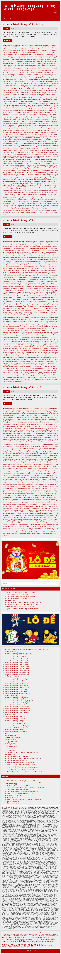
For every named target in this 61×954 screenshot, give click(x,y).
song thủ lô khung (38, 165)
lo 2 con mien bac (30, 444)
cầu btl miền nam (25, 270)
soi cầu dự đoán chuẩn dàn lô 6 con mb (16, 660)
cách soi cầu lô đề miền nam (38, 257)
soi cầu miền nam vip (23, 336)
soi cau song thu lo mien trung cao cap (46, 143)
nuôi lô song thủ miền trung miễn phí (19, 118)
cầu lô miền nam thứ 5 (9, 272)
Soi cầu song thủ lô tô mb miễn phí (12, 493)
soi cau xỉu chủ (28, 941)
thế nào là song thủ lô (18, 201)
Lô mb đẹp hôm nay (50, 455)
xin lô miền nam (21, 379)
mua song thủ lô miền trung (10, 114)
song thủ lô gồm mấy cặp (18, 163)
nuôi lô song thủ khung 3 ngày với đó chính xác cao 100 (18, 483)
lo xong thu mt (10, 112)
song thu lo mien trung (25, 172)
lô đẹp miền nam (29, 297)
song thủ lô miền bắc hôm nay (18, 512)
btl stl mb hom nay (20, 415)
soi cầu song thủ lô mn (46, 337)
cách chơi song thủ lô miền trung (28, 50)
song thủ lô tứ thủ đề (19, 366)
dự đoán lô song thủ (37, 283)
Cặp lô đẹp (4, 934)
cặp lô (4, 421)
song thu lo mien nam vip (20, 361)
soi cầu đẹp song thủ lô (11, 129)
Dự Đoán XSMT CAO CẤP (38, 94)
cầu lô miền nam (52, 270)
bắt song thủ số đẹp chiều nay (33, 248)
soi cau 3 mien (29, 937)
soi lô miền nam (18, 341)
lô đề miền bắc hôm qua (38, 448)
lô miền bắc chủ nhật (37, 457)
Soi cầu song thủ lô (8, 138)
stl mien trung (51, 198)
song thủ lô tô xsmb (32, 519)
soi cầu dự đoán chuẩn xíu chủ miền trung (17, 697)
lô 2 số (37, 444)
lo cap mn (11, 294)
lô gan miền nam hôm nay (35, 301)
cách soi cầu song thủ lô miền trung (38, 52)
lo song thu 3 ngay (43, 312)
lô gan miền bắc (43, 450)
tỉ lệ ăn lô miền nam (19, 377)
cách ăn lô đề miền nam (48, 250)
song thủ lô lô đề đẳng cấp (42, 170)
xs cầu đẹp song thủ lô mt (28, 210)
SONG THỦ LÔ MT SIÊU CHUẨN (18, 189)
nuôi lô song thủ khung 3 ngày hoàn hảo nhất (15, 481)
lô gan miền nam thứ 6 (39, 303)
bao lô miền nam (7, 248)
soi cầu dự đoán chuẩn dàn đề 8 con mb (17, 685)
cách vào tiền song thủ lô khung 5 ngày (36, 419)
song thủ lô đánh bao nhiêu (14, 501)
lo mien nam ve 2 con (47, 310)
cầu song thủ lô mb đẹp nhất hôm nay (13, 426)
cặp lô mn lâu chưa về (41, 266)
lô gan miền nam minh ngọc (10, 303)
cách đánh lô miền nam (46, 254)
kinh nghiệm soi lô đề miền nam (29, 290)
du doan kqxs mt (48, 83)
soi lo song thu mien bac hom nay (12, 495)
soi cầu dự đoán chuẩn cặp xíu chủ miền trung (18, 710)
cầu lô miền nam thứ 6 (22, 272)
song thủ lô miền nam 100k (45, 357)
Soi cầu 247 (32, 123)
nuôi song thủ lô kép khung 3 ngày (35, 484)
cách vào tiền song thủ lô (13, 58)
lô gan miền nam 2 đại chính (42, 297)
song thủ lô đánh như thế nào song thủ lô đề (24, 161)
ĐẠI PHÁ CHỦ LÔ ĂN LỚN (21, 79)
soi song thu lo (13, 343)
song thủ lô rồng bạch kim (41, 190)
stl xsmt (23, 199)
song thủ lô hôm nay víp (44, 163)
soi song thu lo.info (36, 495)
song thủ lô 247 (44, 154)
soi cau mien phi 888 (13, 941)
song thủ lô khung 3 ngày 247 (48, 167)
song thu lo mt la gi (46, 187)
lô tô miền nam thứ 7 (24, 317)
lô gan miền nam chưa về (47, 299)
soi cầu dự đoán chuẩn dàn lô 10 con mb (17, 664)
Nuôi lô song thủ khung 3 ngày (35, 116)
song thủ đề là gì (28, 154)
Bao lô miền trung (48, 933)
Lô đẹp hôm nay (47, 107)
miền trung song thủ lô (36, 112)
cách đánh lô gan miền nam (32, 254)
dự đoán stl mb (21, 437)
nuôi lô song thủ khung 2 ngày (18, 477)
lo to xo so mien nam (24, 319)
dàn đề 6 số (42, 934)
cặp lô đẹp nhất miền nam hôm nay (26, 265)
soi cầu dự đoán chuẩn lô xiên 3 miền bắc (17, 672)
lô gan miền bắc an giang (12, 452)
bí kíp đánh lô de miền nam (49, 248)
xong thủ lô (6, 210)
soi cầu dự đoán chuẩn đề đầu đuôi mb (16, 691)
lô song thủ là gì (30, 314)
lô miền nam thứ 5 (35, 310)
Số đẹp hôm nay (16, 946)
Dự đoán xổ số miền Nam (33, 285)
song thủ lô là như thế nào (27, 170)
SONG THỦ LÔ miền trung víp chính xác (36, 183)
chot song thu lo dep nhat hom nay (34, 74)
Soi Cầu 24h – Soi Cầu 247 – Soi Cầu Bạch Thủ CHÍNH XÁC (22, 604)
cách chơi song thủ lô (12, 50)
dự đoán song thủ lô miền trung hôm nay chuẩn (24, 87)
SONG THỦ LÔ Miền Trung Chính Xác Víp (38, 176)
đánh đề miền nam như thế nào (34, 279)
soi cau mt (5, 136)
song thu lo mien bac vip (9, 513)
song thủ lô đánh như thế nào (43, 348)
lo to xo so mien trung (40, 110)
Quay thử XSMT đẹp (8, 119)
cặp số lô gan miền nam (47, 268)
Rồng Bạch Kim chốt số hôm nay (23, 119)
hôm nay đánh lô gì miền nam (30, 286)
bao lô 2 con (41, 245)
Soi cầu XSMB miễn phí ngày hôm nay (22, 945)
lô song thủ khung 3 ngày (47, 109)
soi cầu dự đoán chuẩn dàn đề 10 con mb (17, 687)
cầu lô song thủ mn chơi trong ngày (31, 274)
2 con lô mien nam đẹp (51, 241)
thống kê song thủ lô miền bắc (11, 528)
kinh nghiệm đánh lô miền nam (11, 290)
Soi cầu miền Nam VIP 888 (37, 336)
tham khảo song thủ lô (15, 372)
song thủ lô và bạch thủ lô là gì (41, 192)
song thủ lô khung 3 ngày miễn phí (31, 169)
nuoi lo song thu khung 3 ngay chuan (45, 479)
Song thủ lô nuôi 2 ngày (25, 363)
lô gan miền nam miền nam (50, 301)
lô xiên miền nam (48, 319)
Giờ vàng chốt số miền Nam (48, 285)
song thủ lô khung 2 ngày (25, 354)
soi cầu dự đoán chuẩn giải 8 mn (14, 720)
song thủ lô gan (26, 352)
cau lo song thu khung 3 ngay (11, 424)
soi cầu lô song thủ (33, 332)
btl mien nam (37, 250)
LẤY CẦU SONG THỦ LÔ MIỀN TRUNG (36, 103)
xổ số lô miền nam (32, 379)
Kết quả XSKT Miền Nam (21, 288)
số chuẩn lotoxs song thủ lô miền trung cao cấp (32, 121)
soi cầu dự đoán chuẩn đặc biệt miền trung (17, 708)
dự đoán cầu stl (25, 81)
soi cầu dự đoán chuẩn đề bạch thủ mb (16, 689)
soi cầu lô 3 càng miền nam (18, 330)
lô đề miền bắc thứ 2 (13, 450)
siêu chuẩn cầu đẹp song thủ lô (41, 119)
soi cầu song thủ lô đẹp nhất (10, 141)
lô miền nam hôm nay (22, 308)
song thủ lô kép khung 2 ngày (13, 504)
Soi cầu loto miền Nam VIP (46, 334)
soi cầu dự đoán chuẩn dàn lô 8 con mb (16, 662)
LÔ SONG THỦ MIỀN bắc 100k (26, 464)
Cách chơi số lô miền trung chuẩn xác (25, 49)
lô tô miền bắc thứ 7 (36, 466)
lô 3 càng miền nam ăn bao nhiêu (42, 292)
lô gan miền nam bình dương (17, 299)
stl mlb (54, 523)
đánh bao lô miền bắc (11, 430)
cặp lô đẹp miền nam (48, 263)
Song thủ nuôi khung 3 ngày (37, 521)
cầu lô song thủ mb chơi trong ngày (29, 424)
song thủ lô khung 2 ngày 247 (40, 354)
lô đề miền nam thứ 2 (8, 297)
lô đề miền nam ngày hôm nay (35, 295)
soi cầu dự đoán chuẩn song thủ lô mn (20, 220)
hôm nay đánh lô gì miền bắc (11, 439)
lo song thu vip (14, 110)
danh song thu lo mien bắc (30, 433)
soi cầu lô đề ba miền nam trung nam (36, 330)
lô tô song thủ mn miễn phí (10, 319)
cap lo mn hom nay (29, 266)
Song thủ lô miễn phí (13, 172)
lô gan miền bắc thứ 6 (31, 453)
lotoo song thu (34, 323)
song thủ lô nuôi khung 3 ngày (19, 365)
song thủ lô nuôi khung (38, 363)
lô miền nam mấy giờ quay (22, 310)
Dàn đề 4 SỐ (37, 934)
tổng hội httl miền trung (39, 205)
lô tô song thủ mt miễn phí (26, 110)
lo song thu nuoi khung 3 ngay (31, 316)
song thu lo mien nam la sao (43, 359)
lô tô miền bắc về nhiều (19, 468)
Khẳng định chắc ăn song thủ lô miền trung (30, 101)
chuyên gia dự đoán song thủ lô (13, 78)
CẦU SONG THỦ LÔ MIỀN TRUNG (43, 65)
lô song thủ (21, 109)
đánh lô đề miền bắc (34, 432)
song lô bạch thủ (18, 154)
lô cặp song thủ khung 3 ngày (19, 107)
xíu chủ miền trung (26, 946)
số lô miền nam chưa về (39, 326)
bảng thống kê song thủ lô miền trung (35, 45)
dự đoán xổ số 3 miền (20, 935)
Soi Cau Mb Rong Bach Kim (13, 766)
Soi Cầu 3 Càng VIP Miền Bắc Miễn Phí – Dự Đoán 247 (20, 596)
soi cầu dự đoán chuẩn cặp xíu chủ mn (16, 731)
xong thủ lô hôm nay (15, 210)
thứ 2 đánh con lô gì (25, 528)
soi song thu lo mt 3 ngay (51, 152)
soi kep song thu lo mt (22, 152)
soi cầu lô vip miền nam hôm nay (29, 334)
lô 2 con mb (21, 444)
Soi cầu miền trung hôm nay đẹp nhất (19, 134)
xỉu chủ (32, 946)
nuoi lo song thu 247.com (19, 475)
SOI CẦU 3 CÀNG (10, 600)
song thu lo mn (44, 361)
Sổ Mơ (6, 733)
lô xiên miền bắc (14, 470)
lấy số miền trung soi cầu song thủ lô (32, 105)
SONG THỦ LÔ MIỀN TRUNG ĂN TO (31, 174)
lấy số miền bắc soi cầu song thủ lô (47, 442)
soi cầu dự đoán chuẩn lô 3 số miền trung (17, 705)
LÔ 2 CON (22, 292)
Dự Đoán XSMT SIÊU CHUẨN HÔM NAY (21, 96)
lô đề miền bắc (9, 448)
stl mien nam (40, 368)
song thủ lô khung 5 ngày (49, 169)
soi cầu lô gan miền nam (21, 332)
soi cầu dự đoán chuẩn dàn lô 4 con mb (16, 659)
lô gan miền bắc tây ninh (17, 453)
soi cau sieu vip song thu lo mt (28, 136)
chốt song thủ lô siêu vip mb (33, 428)
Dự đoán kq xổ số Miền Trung (35, 83)
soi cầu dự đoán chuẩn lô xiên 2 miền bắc (17, 670)
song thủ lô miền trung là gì (19, 179)
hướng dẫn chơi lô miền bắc (27, 439)
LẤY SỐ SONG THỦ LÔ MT (50, 105)
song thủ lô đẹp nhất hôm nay (13, 352)
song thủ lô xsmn (42, 366)
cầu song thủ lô (29, 65)
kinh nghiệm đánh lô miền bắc (11, 442)
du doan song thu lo (15, 85)
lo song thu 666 (13, 463)
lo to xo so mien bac (47, 468)
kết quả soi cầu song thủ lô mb (17, 441)
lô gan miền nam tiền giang (18, 305)
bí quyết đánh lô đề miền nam (25, 250)
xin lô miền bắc (31, 530)
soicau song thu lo (8, 154)
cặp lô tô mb (23, 422)
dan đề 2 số (9, 934)
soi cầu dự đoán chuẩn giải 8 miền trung (17, 706)
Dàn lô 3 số (31, 934)
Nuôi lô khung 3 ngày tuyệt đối (22, 473)
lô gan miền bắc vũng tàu (23, 455)
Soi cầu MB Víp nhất (10, 651)
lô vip (31, 319)
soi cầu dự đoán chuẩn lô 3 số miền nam (17, 724)
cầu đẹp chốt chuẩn (30, 61)
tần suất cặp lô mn (33, 370)
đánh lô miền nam (25, 281)
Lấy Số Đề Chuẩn (10, 743)
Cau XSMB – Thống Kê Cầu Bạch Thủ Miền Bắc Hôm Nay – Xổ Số (23, 772)
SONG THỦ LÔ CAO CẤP (17, 348)
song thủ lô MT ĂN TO (20, 187)
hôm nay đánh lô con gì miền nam (12, 286)
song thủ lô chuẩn (44, 159)
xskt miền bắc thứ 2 (24, 533)
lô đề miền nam (51, 294)
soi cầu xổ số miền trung (30, 150)
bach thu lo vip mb (6, 933)
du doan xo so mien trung (12, 92)
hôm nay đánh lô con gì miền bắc (49, 437)
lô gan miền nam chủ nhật (32, 299)
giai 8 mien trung (50, 935)
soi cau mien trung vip (36, 134)
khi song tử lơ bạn (10, 103)
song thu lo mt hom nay (33, 187)
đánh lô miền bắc (7, 433)
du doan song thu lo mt (40, 88)
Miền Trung (26, 112)
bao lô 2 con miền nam (11, 246)
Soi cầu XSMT (41, 150)
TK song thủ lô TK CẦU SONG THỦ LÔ (36, 377)
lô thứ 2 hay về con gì (13, 466)
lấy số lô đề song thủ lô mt (14, 105)
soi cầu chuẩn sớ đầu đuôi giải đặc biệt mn (17, 728)
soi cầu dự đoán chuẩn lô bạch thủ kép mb (17, 666)
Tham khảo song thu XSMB (38, 524)
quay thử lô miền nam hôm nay (14, 326)
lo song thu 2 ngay (22, 312)
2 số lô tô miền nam (32, 243)
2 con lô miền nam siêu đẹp (10, 243)
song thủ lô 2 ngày (21, 346)
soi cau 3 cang (19, 937)
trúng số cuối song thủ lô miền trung (23, 207)
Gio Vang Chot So (10, 750)
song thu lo (36, 154)
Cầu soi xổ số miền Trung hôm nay (35, 63)
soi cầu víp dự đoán (44, 148)
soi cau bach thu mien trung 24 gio (25, 125)
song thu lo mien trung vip (16, 183)
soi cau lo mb (30, 939)
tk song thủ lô (28, 205)
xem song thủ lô (21, 530)
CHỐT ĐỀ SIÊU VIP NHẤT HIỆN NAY (24, 72)
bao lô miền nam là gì (18, 248)
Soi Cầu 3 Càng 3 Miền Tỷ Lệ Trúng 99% (16, 594)
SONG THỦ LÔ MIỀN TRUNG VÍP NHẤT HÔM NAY (31, 185)
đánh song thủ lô (33, 79)
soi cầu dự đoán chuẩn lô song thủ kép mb (17, 668)
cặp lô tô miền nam (27, 268)
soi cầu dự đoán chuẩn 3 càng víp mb (16, 680)
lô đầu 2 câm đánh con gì (39, 294)
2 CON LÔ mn (22, 243)
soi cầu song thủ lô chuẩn (12, 492)
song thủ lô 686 (19, 156)
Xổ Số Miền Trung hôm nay (50, 209)
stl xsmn (25, 370)
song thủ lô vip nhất (31, 194)
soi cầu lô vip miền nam (12, 334)
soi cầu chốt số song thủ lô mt (24, 127)
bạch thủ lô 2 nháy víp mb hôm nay (15, 678)
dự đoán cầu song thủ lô (15, 283)
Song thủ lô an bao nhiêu (31, 156)
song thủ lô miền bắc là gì (34, 512)
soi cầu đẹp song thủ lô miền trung (28, 129)
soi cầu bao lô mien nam (39, 328)
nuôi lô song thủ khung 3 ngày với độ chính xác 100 (42, 481)
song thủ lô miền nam (31, 357)
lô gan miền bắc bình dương (27, 452)
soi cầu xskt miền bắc (28, 493)
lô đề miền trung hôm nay (35, 107)
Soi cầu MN (48, 336)
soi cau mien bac (39, 939)
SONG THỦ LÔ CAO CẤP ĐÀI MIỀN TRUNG (28, 158)
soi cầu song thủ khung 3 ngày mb (22, 490)
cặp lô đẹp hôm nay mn (35, 263)
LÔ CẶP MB (20, 446)
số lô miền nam (28, 326)
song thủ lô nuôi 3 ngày (19, 515)
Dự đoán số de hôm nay (8, 935)
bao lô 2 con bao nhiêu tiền (42, 410)
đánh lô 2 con (48, 279)
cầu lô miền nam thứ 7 (35, 272)
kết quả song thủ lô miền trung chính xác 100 (18, 99)
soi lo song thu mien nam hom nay (42, 341)
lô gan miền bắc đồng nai (43, 452)
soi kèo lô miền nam (8, 341)
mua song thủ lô (19, 325)
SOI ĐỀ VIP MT (11, 152)
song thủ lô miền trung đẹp (39, 178)
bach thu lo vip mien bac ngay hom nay (21, 933)
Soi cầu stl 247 (26, 148)
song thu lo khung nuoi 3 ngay (11, 170)
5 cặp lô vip (41, 243)
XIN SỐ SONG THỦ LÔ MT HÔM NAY (22, 209)
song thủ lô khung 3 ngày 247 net (12, 169)
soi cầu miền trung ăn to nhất (35, 132)
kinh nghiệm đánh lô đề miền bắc (47, 441)
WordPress (30, 951)
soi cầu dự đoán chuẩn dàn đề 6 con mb (17, 683)
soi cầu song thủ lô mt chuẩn (32, 145)
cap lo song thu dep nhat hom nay (31, 421)
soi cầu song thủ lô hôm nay (26, 141)
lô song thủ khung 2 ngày (32, 109)
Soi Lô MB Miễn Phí (10, 749)
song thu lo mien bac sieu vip (50, 512)
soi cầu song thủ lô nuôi (47, 147)
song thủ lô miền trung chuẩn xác (22, 178)
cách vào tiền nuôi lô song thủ (43, 261)
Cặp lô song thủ (52, 266)
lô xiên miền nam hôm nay (23, 321)
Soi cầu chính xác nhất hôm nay (8, 943)
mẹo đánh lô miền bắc (40, 472)
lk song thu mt (6, 107)
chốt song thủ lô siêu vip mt (13, 76)
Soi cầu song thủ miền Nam (41, 339)
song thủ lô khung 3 (18, 167)
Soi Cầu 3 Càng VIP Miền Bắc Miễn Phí (16, 598)
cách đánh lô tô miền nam (28, 256)
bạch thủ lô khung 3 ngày (13, 245)
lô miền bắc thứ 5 (31, 461)
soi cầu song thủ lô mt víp (33, 147)
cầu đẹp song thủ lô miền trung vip (16, 63)
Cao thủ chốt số (15, 59)
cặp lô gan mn (40, 265)
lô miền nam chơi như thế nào (46, 306)
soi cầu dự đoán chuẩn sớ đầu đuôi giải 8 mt (18, 703)
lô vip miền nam (38, 319)
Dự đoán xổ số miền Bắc (32, 437)
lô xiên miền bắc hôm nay (27, 470)
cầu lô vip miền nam (47, 274)
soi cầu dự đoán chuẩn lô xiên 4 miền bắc (17, 674)
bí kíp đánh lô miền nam (9, 250)
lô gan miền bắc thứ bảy (44, 453)
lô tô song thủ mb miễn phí (33, 468)
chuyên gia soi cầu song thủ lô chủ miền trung (35, 78)
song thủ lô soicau (16, 192)
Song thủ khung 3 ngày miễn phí (31, 345)
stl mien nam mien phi (51, 368)
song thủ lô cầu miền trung (48, 158)
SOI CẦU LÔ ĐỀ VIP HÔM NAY (15, 130)
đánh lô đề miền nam (13, 281)
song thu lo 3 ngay (14, 499)
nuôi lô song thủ (23, 114)
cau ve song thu (23, 275)
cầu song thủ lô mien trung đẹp (32, 67)
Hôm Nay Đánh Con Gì (11, 739)
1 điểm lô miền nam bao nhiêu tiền (34, 241)
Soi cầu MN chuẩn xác (14, 241)
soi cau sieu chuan (14, 136)
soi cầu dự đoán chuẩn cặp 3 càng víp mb (17, 655)
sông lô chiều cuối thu (48, 343)
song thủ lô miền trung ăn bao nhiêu (42, 172)
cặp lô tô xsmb (32, 422)
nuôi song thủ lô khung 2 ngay (38, 118)
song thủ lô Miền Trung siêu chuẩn (36, 179)
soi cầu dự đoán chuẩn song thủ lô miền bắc (22, 387)
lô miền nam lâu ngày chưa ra (37, 308)
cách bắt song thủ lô (28, 47)
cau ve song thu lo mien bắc (41, 426)
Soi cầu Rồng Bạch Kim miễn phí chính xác (23, 943)
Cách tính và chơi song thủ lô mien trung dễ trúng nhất (24, 56)
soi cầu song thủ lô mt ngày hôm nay (15, 147)
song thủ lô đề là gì (42, 161)
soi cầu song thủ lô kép (41, 141)
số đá (47, 121)
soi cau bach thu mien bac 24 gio (10, 939)
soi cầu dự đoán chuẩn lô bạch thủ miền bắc (18, 653)
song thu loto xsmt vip (23, 198)
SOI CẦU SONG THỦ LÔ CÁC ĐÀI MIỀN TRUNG (27, 138)
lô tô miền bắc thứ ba (49, 466)
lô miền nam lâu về (51, 308)
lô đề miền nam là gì (21, 295)
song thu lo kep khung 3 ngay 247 (22, 165)
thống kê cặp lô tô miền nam (28, 374)
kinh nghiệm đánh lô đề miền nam (48, 288)
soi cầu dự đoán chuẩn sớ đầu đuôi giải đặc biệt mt (20, 701)
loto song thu (18, 112)
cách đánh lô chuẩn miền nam (31, 252)
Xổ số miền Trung (37, 209)
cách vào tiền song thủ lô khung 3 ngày (31, 58)
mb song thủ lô (29, 472)
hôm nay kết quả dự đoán (40, 96)
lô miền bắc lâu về (47, 459)
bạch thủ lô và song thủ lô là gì (28, 245)
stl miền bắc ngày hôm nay (43, 523)
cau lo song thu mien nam (13, 274)
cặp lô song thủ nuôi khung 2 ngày (12, 268)
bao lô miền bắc (34, 412)
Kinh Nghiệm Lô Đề (10, 735)
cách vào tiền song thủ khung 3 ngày (32, 417)
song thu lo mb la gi (46, 510)
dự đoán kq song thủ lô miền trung (16, 83)
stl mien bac (32, 523)
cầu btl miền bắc (52, 422)
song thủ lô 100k (11, 346)
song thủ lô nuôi (45, 189)
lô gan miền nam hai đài (20, 301)
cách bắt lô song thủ (17, 47)
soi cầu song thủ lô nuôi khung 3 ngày (22, 339)
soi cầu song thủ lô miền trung (26, 143)
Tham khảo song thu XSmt (45, 199)
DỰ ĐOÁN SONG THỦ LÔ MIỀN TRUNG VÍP (21, 88)
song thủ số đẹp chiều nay (22, 368)
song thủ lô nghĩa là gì (34, 189)
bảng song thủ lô (21, 410)
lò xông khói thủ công (38, 321)
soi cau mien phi (51, 939)
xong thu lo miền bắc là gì (24, 532)
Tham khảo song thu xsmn (29, 372)
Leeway (38, 951)
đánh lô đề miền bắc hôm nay (48, 432)
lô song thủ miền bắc (12, 464)
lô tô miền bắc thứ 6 (25, 466)
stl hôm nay (43, 198)
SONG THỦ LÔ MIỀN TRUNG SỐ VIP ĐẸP (27, 181)
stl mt (19, 199)
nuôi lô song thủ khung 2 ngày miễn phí (39, 477)
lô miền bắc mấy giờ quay (19, 461)
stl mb (26, 523)
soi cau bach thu (10, 125)
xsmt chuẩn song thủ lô (17, 212)
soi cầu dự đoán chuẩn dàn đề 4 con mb (17, 682)
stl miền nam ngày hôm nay (10, 370)
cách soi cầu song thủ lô (12, 259)
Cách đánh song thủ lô (44, 50)
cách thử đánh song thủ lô (50, 259)
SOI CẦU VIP (34, 148)
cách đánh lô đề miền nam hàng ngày (13, 254)
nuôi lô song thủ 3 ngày (19, 116)
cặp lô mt (33, 59)
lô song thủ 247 (32, 312)
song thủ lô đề (25, 350)
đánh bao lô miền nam (19, 279)
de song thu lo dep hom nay (46, 79)
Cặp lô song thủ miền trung (43, 59)
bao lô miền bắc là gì (45, 412)
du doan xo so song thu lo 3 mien (29, 92)
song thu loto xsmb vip (22, 521)
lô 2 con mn (29, 292)
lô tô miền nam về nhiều (51, 317)
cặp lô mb (9, 421)
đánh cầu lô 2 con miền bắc (25, 430)
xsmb (21, 946)
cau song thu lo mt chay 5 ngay (13, 68)
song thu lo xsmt (34, 196)
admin (13, 28)
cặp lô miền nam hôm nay (16, 266)
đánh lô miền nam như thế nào (38, 281)
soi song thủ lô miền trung (36, 152)
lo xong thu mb (45, 470)
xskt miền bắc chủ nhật (38, 532)
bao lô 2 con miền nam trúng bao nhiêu (30, 246)
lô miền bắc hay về (8, 459)
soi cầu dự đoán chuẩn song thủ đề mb (16, 657)
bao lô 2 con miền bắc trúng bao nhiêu (19, 412)
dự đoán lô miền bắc (26, 435)
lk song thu (7, 292)
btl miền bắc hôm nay (8, 415)
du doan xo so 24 (40, 90)
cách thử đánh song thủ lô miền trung (19, 54)
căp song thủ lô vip (14, 270)
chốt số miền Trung (40, 72)
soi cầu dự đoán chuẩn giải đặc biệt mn (16, 722)
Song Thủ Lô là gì (42, 508)
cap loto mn (37, 268)
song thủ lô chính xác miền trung (29, 159)
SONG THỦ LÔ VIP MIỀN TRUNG (16, 194)
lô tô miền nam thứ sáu (37, 317)
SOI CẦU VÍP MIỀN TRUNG (15, 150)
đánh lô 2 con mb (23, 432)
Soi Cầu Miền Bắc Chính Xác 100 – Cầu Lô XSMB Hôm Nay (22, 608)
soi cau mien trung (21, 132)
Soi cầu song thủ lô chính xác (49, 138)
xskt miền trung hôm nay (43, 210)
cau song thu (20, 65)
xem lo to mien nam (11, 379)
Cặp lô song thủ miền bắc (49, 421)
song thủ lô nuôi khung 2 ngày (48, 515)
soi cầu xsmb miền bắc (41, 493)
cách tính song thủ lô (15, 417)
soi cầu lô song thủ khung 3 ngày (44, 130)
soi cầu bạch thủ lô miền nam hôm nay (21, 328)
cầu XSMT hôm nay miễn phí (31, 68)
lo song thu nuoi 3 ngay (15, 316)
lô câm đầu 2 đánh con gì (10, 446)
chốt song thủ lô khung (21, 277)
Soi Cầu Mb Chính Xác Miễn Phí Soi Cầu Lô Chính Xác (20, 593)
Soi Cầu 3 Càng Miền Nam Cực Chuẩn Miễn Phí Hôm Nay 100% (23, 602)
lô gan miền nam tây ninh (26, 303)
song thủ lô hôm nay (31, 163)
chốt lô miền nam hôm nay (46, 275)
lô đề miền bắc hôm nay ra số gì (22, 448)
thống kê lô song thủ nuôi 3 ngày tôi (12, 375)
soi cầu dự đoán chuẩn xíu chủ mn (15, 718)
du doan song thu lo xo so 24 (18, 90)
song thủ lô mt (9, 187)
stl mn (20, 370)
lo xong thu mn (13, 323)
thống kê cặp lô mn (14, 374)
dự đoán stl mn (21, 285)
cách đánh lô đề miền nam (48, 252)
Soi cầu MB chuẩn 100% (15, 408)
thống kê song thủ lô (49, 526)
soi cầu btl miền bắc (48, 486)
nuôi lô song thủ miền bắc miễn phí (15, 484)
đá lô (43, 428)
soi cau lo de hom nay (22, 939)
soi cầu (44, 941)
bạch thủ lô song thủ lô (47, 408)
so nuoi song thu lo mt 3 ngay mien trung (16, 123)
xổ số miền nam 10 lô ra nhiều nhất (47, 379)
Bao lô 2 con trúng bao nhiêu (49, 246)
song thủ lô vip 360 (31, 366)
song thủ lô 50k (10, 156)
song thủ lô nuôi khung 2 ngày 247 (23, 190)
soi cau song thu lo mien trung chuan (13, 145)
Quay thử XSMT (51, 118)
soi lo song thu (28, 341)
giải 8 (57, 935)
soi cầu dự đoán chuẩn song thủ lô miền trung (23, 24)
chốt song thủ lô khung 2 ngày (37, 277)
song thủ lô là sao (12, 510)
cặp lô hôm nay (49, 265)
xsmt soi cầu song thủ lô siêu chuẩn (35, 212)
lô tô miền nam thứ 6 (12, 317)
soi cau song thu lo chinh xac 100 (12, 139)
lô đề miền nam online (51, 295)
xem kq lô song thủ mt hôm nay (42, 207)
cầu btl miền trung (19, 61)
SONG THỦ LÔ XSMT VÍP (10, 198)
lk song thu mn (15, 292)
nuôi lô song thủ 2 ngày (45, 114)
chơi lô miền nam (33, 275)
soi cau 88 (39, 937)
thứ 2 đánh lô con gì (8, 377)
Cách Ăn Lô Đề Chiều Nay (12, 737)
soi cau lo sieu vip (29, 130)
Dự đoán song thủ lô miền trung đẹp (31, 85)
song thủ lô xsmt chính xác (47, 196)
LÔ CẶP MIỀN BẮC (29, 446)
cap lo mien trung (25, 59)
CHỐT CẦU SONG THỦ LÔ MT (24, 70)
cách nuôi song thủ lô (22, 52)
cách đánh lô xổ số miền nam (44, 256)
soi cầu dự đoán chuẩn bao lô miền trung (17, 712)
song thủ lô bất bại (44, 156)
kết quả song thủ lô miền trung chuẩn (42, 99)
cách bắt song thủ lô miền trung (44, 47)
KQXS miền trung (20, 103)
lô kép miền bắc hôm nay (37, 455)
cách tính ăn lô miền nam (10, 261)
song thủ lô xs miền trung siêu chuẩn (19, 196)
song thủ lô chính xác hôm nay (11, 159)
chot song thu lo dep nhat (16, 74)
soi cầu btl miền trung (42, 125)
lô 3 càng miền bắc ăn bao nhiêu (48, 444)
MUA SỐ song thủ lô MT (49, 112)
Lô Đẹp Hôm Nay (10, 745)
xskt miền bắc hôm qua (11, 533)
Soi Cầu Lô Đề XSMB (11, 747)
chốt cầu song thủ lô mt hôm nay (42, 70)
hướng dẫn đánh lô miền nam (47, 286)
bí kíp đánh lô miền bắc (44, 413)
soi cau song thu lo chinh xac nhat (31, 139)
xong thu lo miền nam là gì (16, 381)
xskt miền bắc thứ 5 (47, 533)
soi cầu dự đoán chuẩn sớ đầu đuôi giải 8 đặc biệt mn (20, 726)
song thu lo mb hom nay (33, 510)
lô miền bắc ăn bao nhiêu (24, 457)
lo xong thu (47, 321)
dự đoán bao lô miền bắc (45, 433)
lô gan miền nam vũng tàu (34, 305)
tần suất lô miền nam (44, 370)
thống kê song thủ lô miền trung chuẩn (38, 203)
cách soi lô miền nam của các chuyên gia (31, 259)
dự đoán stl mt (31, 90)
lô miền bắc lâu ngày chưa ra (34, 459)
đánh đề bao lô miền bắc (40, 430)
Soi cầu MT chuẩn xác (14, 45)
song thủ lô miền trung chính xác (17, 176)
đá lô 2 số (9, 279)
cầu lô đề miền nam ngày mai (39, 270)
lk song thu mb (7, 444)
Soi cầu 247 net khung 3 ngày (44, 123)
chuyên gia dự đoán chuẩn (29, 76)
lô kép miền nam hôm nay (49, 305)
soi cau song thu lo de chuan (50, 139)
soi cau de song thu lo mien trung (42, 127)
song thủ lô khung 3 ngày (32, 167)
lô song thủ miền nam (41, 314)
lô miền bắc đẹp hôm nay (50, 457)
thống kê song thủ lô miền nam (31, 375)
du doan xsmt (27, 94)
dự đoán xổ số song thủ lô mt (14, 94)
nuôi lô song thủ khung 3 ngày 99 (24, 479)
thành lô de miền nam (44, 372)
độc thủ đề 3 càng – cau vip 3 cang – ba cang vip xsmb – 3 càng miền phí (29, 7)
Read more (7, 40)
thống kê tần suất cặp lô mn (48, 375)
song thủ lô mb (22, 510)
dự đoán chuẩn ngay (36, 81)
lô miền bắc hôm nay (19, 459)
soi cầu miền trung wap (49, 134)
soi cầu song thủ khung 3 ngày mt (47, 136)
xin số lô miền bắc (41, 530)
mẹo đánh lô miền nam (45, 323)
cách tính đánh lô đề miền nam (25, 261)
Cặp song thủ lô (9, 61)
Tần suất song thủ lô (31, 199)
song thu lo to (9, 366)
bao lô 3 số (33, 933)
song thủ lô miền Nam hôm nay (25, 359)
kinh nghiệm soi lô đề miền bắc (28, 442)
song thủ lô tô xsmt (27, 192)
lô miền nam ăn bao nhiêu (29, 306)
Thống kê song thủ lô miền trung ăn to (16, 203)
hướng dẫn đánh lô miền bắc (43, 439)
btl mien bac (54, 413)
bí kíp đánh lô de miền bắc (29, 413)
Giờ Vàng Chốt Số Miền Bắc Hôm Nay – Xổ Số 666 (19, 606)
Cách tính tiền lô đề (36, 54)
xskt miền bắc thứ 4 (35, 533)
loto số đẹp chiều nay (23, 323)
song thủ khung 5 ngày (47, 345)
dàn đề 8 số (47, 934)
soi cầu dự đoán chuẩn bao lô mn (15, 716)
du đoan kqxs (25, 934)
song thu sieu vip (35, 198)
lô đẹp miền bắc (33, 450)
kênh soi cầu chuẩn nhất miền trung (33, 98)
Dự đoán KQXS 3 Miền (11, 741)
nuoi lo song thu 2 (33, 114)
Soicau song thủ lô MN (35, 343)
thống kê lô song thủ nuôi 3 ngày (33, 201)
